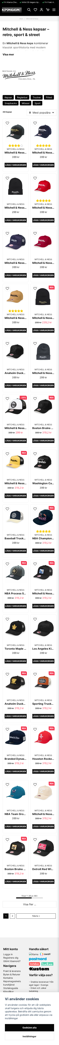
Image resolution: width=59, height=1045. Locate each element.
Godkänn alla (29, 1027)
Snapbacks (11, 103)
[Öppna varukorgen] (48, 9)
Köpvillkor (8, 991)
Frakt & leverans (12, 971)
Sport (37, 103)
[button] (7, 123)
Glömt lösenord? (11, 961)
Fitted (49, 97)
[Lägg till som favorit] (35, 9)
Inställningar (29, 1036)
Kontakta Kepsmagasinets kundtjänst (12, 981)
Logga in (8, 954)
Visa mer (8, 54)
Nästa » (36, 916)
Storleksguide (10, 988)
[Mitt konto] (41, 9)
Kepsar (8, 97)
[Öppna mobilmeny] (54, 9)
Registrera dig (10, 957)
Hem (21, 19)
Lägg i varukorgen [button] (15, 165)
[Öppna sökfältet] (29, 9)
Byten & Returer (11, 974)
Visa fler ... (29, 904)
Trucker (37, 97)
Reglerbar (22, 97)
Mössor (26, 103)
